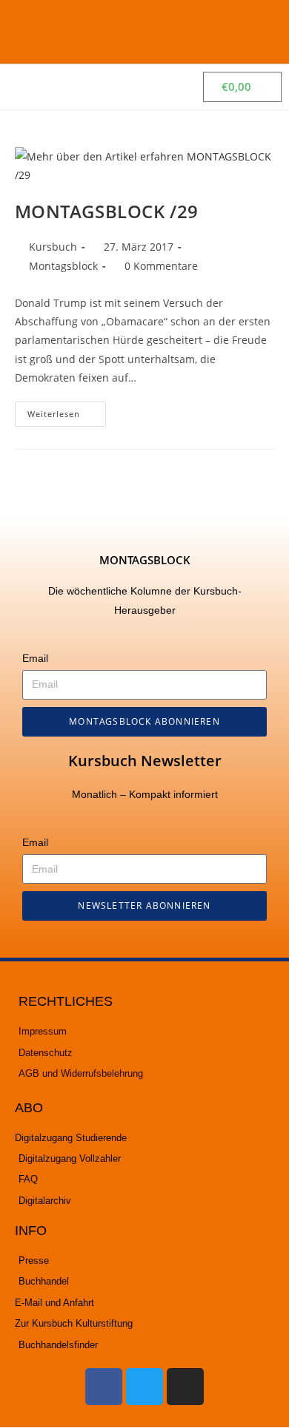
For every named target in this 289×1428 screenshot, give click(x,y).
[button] (260, 31)
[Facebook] (103, 1386)
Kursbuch (53, 247)
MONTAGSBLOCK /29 (107, 211)
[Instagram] (185, 1386)
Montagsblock (63, 266)
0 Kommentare (161, 266)
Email (35, 658)
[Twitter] (144, 1386)
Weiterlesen (66, 410)
